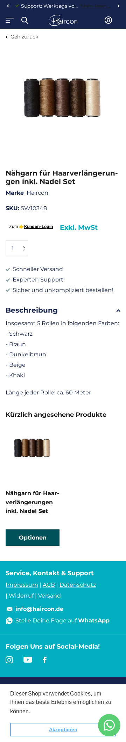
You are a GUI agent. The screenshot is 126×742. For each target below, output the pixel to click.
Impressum (22, 585)
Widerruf (21, 595)
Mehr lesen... (96, 6)
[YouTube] (27, 659)
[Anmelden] (108, 20)
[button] (7, 6)
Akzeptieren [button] (63, 729)
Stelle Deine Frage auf (62, 620)
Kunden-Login (38, 226)
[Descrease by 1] (25, 254)
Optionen (33, 537)
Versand (49, 595)
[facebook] (45, 659)
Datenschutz (77, 585)
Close (24, 20)
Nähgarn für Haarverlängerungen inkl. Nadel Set (32, 502)
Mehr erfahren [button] (50, 711)
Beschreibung (32, 310)
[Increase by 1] (25, 242)
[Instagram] (9, 659)
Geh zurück (23, 37)
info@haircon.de (39, 609)
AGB (49, 585)
